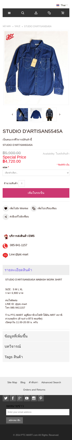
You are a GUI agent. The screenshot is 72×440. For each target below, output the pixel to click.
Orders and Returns (34, 389)
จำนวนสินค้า (11, 183)
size (6, 167)
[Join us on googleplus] (20, 398)
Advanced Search (51, 382)
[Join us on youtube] (27, 398)
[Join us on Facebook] (13, 398)
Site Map (12, 382)
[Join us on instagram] (34, 398)
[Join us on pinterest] (41, 398)
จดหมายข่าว (15, 406)
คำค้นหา (33, 382)
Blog (22, 382)
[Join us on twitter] (6, 398)
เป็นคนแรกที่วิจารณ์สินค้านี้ (17, 139)
